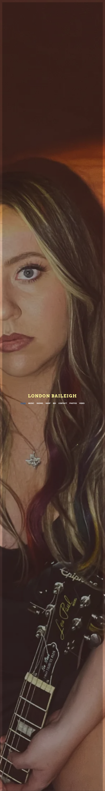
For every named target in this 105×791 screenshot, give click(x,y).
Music (31, 403)
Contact (62, 403)
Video (82, 403)
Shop (48, 403)
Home (23, 403)
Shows (40, 403)
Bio (54, 403)
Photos (73, 403)
